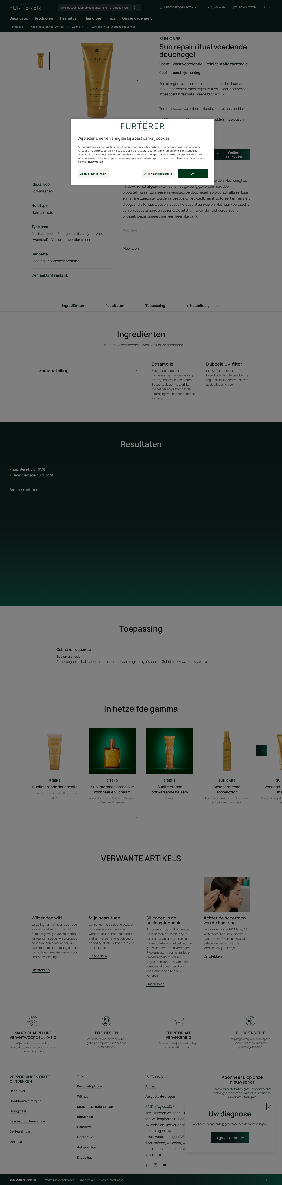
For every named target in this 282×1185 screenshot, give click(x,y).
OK (192, 173)
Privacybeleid (95, 161)
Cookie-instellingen (93, 173)
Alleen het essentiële (158, 173)
